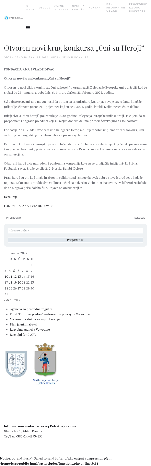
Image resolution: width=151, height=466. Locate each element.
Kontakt (95, 7)
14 (23, 276)
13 (19, 276)
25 (10, 288)
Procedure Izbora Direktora (138, 8)
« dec (7, 300)
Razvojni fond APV (23, 334)
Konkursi (81, 57)
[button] (28, 27)
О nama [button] (30, 8)
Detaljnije (10, 197)
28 (23, 288)
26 (15, 288)
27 (19, 288)
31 (6, 294)
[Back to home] (15, 18)
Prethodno (13, 217)
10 (6, 276)
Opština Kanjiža (78, 8)
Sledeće (139, 217)
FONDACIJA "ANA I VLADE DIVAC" (28, 206)
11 (10, 276)
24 (6, 288)
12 (15, 276)
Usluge (45, 7)
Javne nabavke (61, 8)
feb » (17, 300)
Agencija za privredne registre (31, 309)
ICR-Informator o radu (115, 8)
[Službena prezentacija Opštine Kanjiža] (45, 363)
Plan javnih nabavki (23, 324)
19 (15, 282)
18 (10, 282)
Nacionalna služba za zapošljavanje (35, 319)
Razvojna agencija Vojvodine (30, 329)
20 (19, 282)
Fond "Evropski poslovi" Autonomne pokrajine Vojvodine (50, 314)
